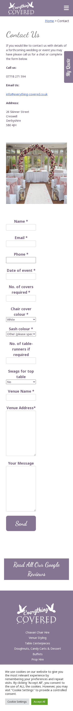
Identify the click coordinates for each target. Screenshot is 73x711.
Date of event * (21, 270)
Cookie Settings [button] (17, 701)
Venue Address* (21, 407)
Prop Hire (37, 659)
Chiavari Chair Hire (37, 632)
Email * (21, 237)
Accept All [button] (39, 701)
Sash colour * (21, 328)
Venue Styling (37, 638)
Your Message (21, 463)
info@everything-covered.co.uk (26, 94)
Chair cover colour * (21, 311)
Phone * (21, 254)
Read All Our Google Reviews (36, 569)
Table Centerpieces (37, 643)
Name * (21, 221)
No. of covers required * (21, 289)
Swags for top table (21, 374)
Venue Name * (21, 391)
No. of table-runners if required (21, 349)
